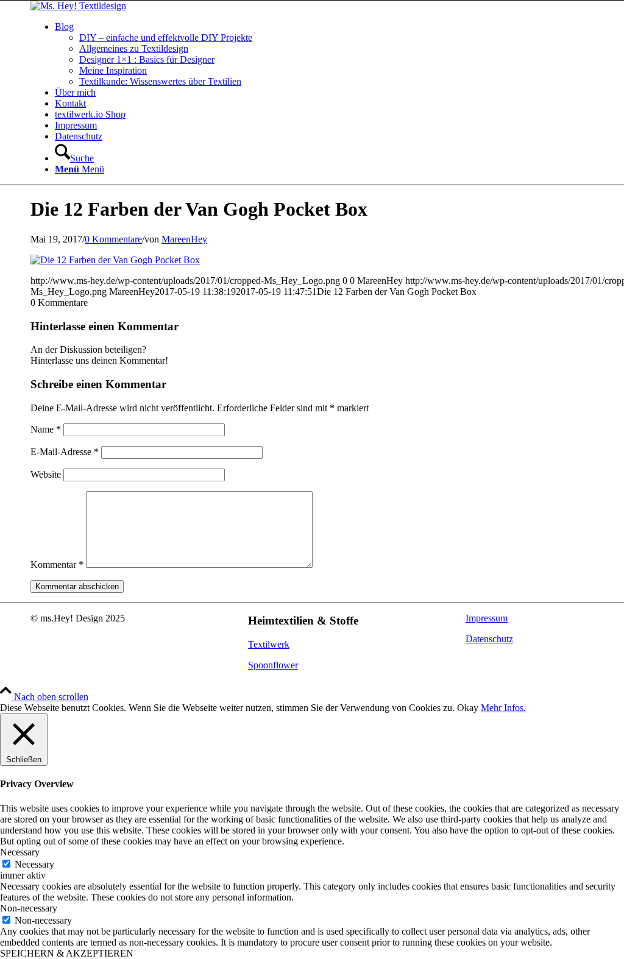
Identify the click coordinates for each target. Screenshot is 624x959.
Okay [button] (467, 707)
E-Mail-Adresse (64, 452)
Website (45, 474)
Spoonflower (273, 665)
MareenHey (184, 239)
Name (45, 429)
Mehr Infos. (503, 707)
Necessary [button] (20, 852)
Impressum (487, 618)
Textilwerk (268, 644)
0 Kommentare (113, 239)
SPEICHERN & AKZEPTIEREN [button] (66, 953)
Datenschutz (489, 639)
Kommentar (56, 564)
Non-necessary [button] (28, 908)
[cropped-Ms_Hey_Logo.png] (78, 6)
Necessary (34, 864)
